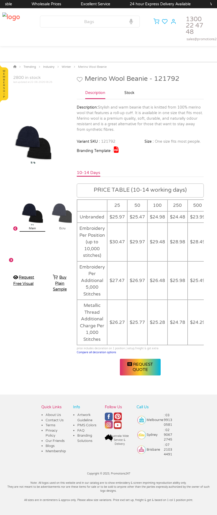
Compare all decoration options (96, 352)
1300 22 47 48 (194, 25)
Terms (50, 425)
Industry (49, 67)
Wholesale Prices (40, 4)
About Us (53, 415)
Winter (66, 67)
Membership (56, 451)
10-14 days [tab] (88, 172)
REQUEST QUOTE (142, 367)
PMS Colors (86, 425)
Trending (30, 67)
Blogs (50, 446)
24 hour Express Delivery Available (154, 4)
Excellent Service (89, 4)
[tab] (95, 95)
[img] (116, 149)
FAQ (81, 430)
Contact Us (55, 420)
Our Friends (55, 441)
